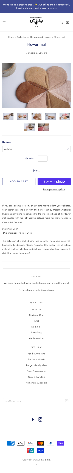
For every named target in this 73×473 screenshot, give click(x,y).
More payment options (54, 189)
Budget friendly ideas (36, 365)
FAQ (36, 321)
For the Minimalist (36, 359)
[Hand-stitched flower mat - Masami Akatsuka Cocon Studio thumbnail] (8, 116)
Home (11, 37)
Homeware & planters (40, 37)
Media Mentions (36, 338)
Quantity (29, 158)
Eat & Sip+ (36, 326)
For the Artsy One (36, 353)
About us (36, 309)
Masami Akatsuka (36, 53)
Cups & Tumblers (36, 377)
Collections (22, 37)
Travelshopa (36, 332)
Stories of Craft (36, 315)
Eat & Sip (45, 459)
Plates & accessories (36, 371)
